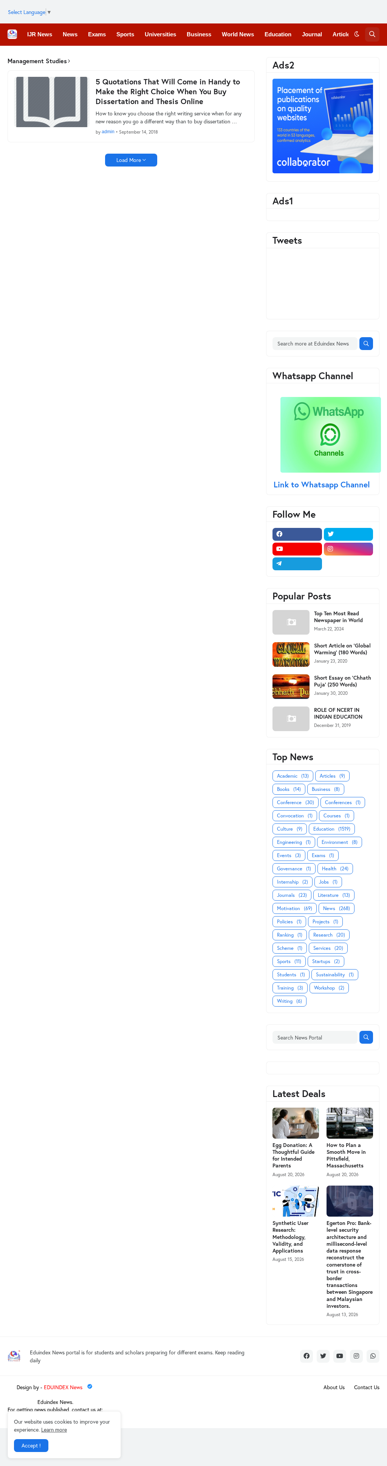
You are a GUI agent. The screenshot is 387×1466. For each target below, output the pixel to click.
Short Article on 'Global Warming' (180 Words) (342, 649)
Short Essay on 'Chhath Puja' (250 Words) (342, 681)
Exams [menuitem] (97, 34)
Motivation (294, 908)
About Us (334, 1387)
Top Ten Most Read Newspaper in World (338, 617)
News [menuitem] (70, 34)
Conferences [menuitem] (77, 56)
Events (289, 855)
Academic (293, 776)
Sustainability (335, 974)
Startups (326, 961)
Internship (292, 882)
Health (335, 868)
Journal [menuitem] (312, 34)
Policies (289, 921)
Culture (289, 829)
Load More (128, 159)
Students (291, 974)
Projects (325, 921)
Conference (295, 802)
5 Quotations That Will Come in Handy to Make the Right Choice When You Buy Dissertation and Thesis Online (168, 91)
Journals (292, 895)
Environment (340, 842)
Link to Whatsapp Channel (323, 484)
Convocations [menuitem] (123, 56)
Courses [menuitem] (163, 56)
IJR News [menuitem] (39, 34)
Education (331, 829)
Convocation (295, 815)
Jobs (328, 882)
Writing (289, 1001)
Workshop (329, 988)
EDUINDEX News (64, 1387)
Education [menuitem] (278, 34)
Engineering (294, 842)
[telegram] (297, 563)
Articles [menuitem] (343, 34)
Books (289, 789)
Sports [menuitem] (125, 34)
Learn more (54, 1429)
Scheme (289, 948)
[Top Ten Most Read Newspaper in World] (291, 622)
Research (329, 935)
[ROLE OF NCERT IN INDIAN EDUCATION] (291, 719)
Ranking (289, 935)
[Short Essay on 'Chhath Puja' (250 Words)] (291, 686)
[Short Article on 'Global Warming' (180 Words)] (291, 654)
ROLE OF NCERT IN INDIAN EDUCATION (338, 713)
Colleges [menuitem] (38, 56)
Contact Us (366, 1387)
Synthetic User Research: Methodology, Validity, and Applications (290, 1237)
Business (326, 789)
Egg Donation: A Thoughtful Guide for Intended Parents (293, 1155)
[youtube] (297, 549)
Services (328, 948)
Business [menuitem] (199, 34)
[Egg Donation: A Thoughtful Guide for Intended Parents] (295, 1123)
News (336, 908)
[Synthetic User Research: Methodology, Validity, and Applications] (295, 1201)
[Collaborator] (322, 171)
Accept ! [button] (31, 1445)
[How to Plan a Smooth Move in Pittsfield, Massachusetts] (350, 1123)
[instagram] (348, 549)
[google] (348, 563)
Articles (332, 776)
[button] (356, 34)
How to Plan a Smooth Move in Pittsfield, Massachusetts (346, 1155)
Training (290, 988)
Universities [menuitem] (160, 34)
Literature (334, 895)
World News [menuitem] (238, 34)
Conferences (343, 802)
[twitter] (348, 534)
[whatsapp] (373, 1356)
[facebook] (297, 534)
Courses (337, 815)
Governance (294, 868)
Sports (289, 961)
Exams (323, 855)
